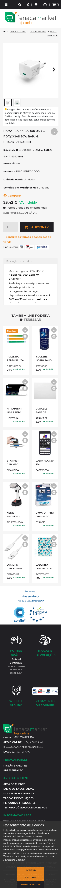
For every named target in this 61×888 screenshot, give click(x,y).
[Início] (4, 32)
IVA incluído (27, 202)
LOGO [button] (30, 18)
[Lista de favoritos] (36, 4)
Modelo (8, 171)
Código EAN (42, 150)
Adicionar (40, 227)
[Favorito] (25, 330)
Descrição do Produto (19, 261)
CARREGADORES (38, 32)
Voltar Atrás (52, 35)
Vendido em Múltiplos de (19, 187)
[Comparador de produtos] (45, 4)
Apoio (26, 751)
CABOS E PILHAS (18, 32)
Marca (7, 163)
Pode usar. (30, 596)
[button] (6, 4)
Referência (9, 150)
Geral (16, 751)
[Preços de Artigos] (28, 4)
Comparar (14, 195)
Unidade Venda (13, 179)
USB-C (53, 32)
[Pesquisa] (20, 4)
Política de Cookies (14, 859)
